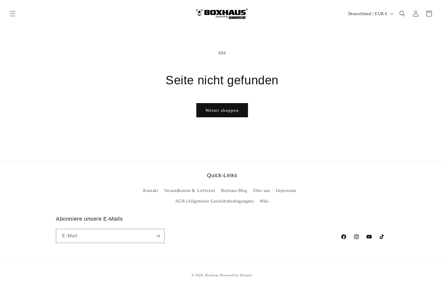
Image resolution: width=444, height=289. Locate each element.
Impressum (286, 190)
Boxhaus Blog (234, 190)
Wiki (264, 201)
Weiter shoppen (222, 110)
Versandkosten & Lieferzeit (189, 190)
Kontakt (150, 190)
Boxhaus (212, 275)
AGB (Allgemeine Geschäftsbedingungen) (214, 201)
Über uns (261, 190)
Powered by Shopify (236, 275)
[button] (12, 13)
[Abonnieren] (157, 236)
